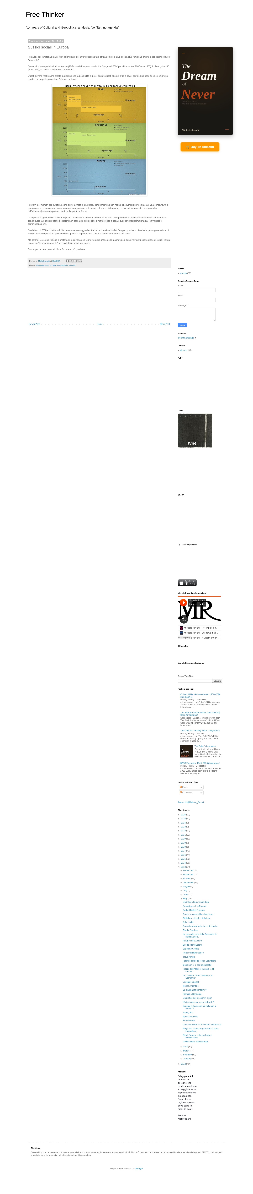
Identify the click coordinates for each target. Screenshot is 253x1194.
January (187, 1058)
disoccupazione (42, 265)
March (186, 1051)
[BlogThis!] (70, 261)
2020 (183, 839)
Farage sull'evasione (192, 941)
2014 (183, 863)
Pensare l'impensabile (193, 953)
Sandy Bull (188, 1012)
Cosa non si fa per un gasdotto (197, 965)
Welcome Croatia (191, 949)
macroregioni (62, 265)
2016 (183, 855)
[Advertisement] (99, 297)
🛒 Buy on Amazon (200, 147)
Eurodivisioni (189, 1020)
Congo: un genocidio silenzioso (198, 914)
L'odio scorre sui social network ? (198, 1002)
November (188, 874)
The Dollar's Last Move (205, 746)
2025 (183, 818)
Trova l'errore (189, 957)
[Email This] (67, 261)
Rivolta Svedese (190, 930)
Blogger (139, 1168)
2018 (183, 847)
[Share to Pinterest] (80, 261)
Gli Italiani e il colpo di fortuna (196, 918)
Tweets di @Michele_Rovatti (191, 802)
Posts (184, 787)
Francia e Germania (192, 994)
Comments (187, 792)
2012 (183, 1064)
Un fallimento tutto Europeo (195, 1041)
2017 (183, 851)
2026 (183, 815)
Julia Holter (188, 922)
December (188, 870)
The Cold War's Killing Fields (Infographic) (200, 730)
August (186, 886)
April (185, 1046)
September (188, 882)
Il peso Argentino (191, 986)
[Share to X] (74, 261)
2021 (183, 835)
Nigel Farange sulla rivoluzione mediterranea (197, 1036)
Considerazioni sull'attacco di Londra (200, 926)
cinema (183, 350)
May (185, 898)
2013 (183, 867)
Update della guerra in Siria (196, 902)
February (187, 1055)
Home (100, 324)
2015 (183, 859)
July (185, 890)
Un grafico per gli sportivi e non (197, 998)
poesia (183, 273)
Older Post (165, 324)
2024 (183, 823)
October (187, 878)
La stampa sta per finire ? (195, 990)
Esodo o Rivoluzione (192, 945)
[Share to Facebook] (77, 261)
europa (53, 265)
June (185, 894)
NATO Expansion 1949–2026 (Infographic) (200, 763)
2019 (183, 843)
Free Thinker (45, 14)
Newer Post (34, 324)
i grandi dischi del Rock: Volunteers (199, 961)
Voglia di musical (191, 982)
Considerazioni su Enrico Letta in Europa (202, 1024)
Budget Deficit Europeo (194, 910)
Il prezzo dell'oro (190, 1016)
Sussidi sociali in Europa (194, 906)
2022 (183, 831)
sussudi (72, 265)
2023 (183, 827)
